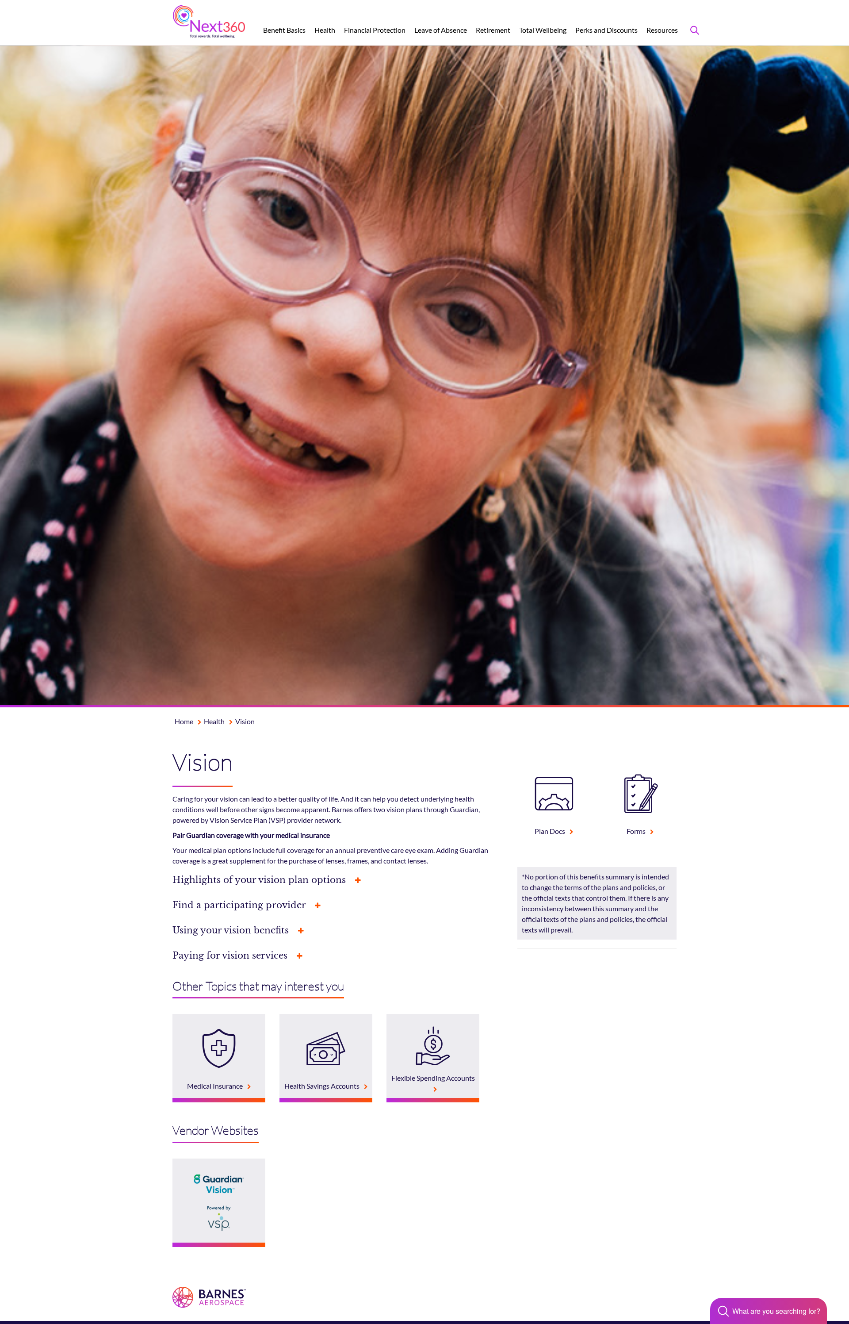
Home (184, 721)
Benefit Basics (284, 30)
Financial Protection (374, 30)
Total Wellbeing (542, 30)
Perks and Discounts (606, 30)
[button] (338, 880)
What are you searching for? (776, 1311)
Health (324, 30)
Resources (662, 30)
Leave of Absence (440, 30)
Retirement (493, 30)
